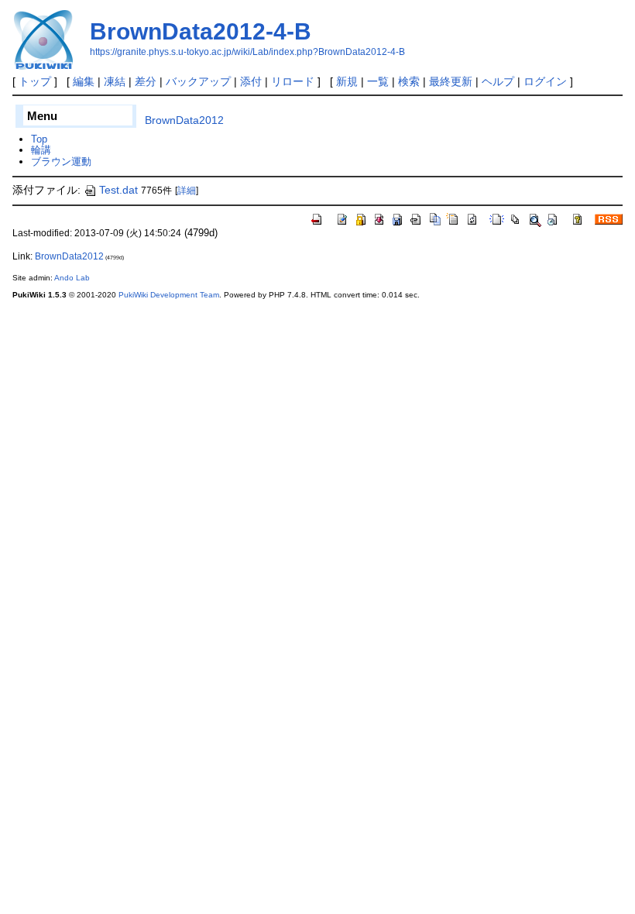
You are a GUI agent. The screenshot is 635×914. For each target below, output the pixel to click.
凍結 (114, 81)
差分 (145, 81)
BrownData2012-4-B (200, 31)
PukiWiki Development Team (168, 294)
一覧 (378, 81)
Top (39, 139)
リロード (292, 81)
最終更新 (450, 81)
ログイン (545, 81)
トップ (35, 81)
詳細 (186, 190)
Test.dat (118, 190)
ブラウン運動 (61, 161)
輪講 (41, 150)
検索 (409, 81)
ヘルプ (498, 81)
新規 (347, 81)
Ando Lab (72, 277)
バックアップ (198, 81)
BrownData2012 (184, 120)
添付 (251, 81)
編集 (83, 81)
